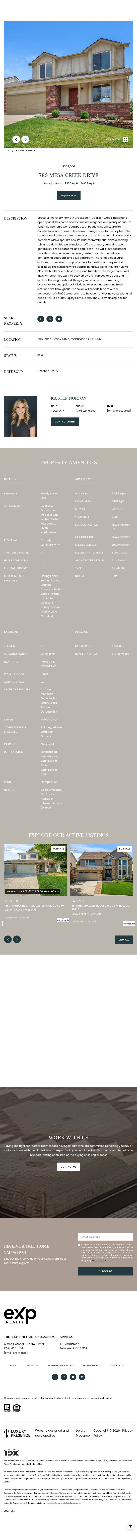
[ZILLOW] (82, 1377)
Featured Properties (60, 1365)
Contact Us (116, 1365)
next (25, 139)
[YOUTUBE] (73, 1377)
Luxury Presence (83, 1433)
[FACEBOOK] (55, 1377)
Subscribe (105, 1271)
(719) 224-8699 (85, 411)
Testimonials (91, 1365)
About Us (32, 1365)
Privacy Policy (99, 1260)
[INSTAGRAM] (64, 1377)
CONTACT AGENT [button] (65, 421)
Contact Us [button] (68, 1166)
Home (13, 1365)
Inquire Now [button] (69, 195)
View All (124, 939)
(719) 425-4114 (13, 1348)
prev (16, 139)
